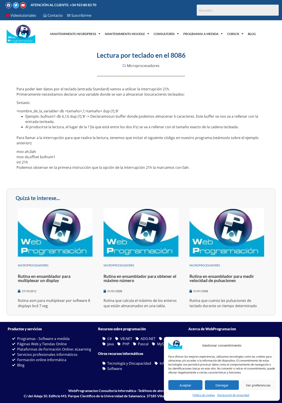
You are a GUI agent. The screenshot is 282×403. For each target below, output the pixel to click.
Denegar (221, 385)
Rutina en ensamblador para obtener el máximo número (140, 278)
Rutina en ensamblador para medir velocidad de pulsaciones (221, 278)
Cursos (233, 34)
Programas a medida (201, 34)
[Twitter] (16, 5)
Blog (252, 34)
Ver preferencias (258, 385)
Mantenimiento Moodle (125, 34)
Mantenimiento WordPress (73, 34)
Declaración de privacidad (233, 395)
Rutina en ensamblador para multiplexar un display (44, 278)
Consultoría (164, 34)
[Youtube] (23, 5)
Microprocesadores (143, 65)
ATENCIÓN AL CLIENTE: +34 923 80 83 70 (63, 5)
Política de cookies (204, 395)
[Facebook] (9, 5)
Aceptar (185, 385)
